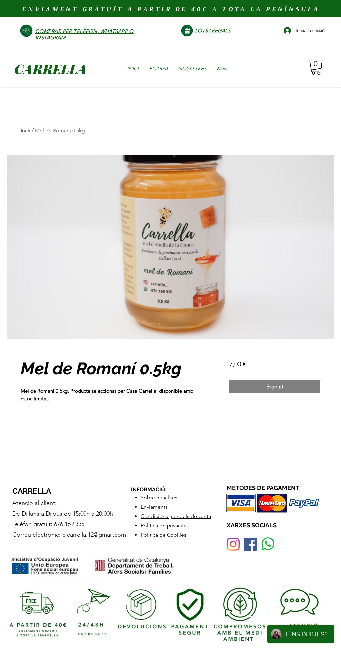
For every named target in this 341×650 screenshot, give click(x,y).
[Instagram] (233, 544)
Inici (25, 130)
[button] (316, 68)
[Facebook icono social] (250, 544)
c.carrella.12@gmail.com (94, 534)
